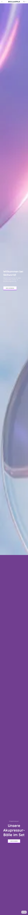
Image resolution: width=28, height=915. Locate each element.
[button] (2, 2)
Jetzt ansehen (14, 841)
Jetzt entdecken (10, 288)
